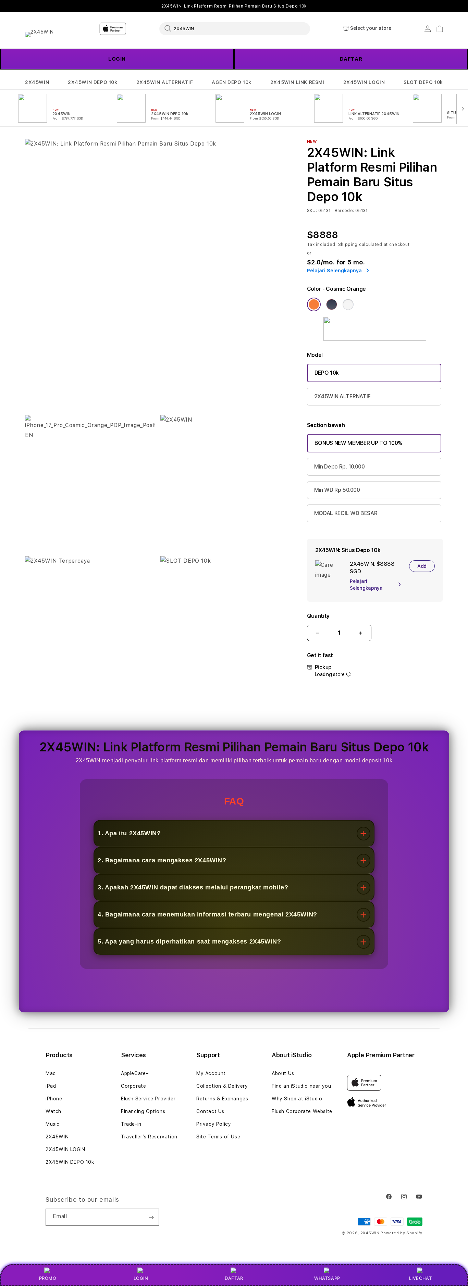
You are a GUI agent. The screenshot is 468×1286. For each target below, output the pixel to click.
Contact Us (210, 1111)
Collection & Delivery (222, 1086)
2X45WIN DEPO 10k (93, 82)
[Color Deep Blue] (331, 304)
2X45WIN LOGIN (364, 82)
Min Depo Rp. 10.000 (339, 466)
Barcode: (344, 210)
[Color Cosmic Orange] (314, 304)
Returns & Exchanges (222, 1098)
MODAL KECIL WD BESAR (346, 513)
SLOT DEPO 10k (423, 82)
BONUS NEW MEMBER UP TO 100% (358, 443)
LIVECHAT (420, 1278)
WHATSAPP (327, 1278)
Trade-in (131, 1124)
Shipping (348, 244)
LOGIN (141, 1278)
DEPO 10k (327, 373)
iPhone (54, 1098)
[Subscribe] (151, 1217)
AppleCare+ (135, 1073)
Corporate (133, 1086)
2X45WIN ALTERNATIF (164, 82)
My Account (211, 1073)
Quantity (318, 616)
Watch (53, 1111)
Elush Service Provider (148, 1098)
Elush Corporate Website (302, 1111)
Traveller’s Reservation (149, 1136)
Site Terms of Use (218, 1136)
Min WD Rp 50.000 (337, 490)
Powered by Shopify (401, 1233)
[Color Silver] (348, 304)
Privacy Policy (213, 1124)
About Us (283, 1073)
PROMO (48, 1278)
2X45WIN (37, 82)
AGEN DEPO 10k (231, 82)
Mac (51, 1073)
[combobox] (234, 28)
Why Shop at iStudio (297, 1098)
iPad (51, 1086)
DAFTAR (234, 1278)
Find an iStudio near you (301, 1086)
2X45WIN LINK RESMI (297, 82)
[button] (37, 82)
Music (53, 1124)
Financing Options (143, 1111)
